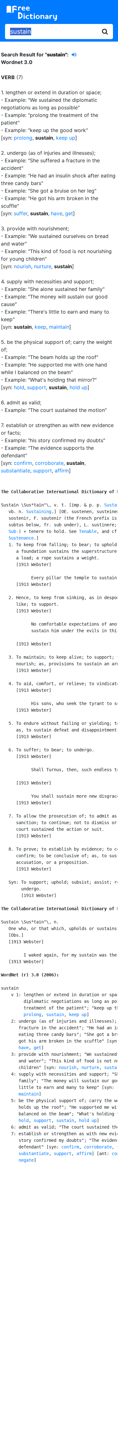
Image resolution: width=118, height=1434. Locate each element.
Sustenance (21, 538)
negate (26, 1160)
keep (40, 327)
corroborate (49, 463)
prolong (23, 138)
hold (19, 387)
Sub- (13, 531)
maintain (59, 327)
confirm (23, 463)
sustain (55, 1014)
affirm (62, 470)
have (56, 213)
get (69, 213)
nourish (22, 266)
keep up (65, 138)
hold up (78, 387)
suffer (20, 213)
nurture (42, 266)
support (36, 387)
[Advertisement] (59, 1235)
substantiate (15, 470)
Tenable (88, 531)
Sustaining (38, 511)
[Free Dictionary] (32, 13)
